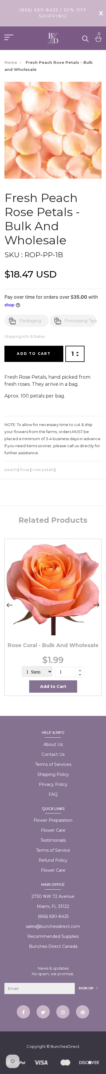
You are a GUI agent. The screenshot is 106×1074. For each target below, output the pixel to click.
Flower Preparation (53, 820)
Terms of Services (53, 764)
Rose (24, 469)
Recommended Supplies (53, 936)
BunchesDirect (65, 1046)
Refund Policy (53, 860)
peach (10, 469)
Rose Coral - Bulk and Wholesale (53, 645)
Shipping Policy (53, 774)
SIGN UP (86, 988)
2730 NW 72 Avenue (53, 896)
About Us (53, 744)
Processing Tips (80, 320)
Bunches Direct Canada (53, 946)
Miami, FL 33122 (53, 906)
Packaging (30, 320)
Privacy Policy (53, 784)
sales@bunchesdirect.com (53, 926)
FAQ (53, 794)
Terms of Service (53, 850)
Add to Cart (34, 353)
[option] (53, 617)
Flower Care (53, 830)
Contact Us (53, 754)
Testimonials (53, 840)
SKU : (13, 254)
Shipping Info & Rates (24, 336)
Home (10, 62)
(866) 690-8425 (53, 916)
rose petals (43, 469)
